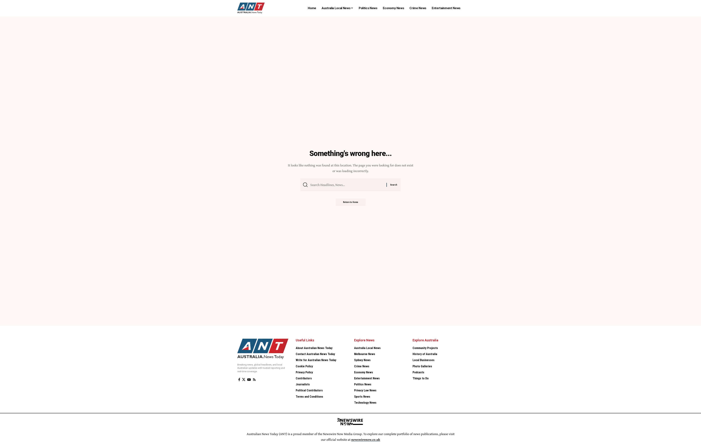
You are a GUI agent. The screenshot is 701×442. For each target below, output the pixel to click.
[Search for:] (347, 184)
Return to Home (350, 202)
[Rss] (254, 379)
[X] (243, 379)
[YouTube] (249, 379)
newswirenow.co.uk (365, 439)
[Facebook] (239, 379)
